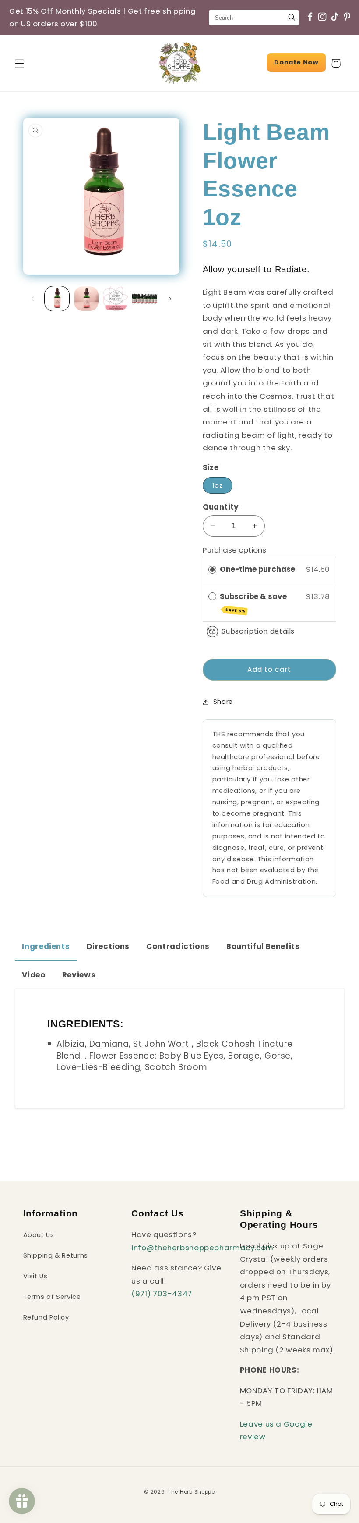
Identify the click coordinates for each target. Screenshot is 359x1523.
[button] (19, 63)
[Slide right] (170, 298)
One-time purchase (257, 569)
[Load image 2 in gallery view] (86, 298)
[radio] (212, 569)
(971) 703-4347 (161, 1293)
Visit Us (35, 1276)
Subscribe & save (254, 602)
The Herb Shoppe (191, 1491)
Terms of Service (52, 1296)
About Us (38, 1235)
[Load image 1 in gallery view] (57, 298)
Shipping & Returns (55, 1255)
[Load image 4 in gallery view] (144, 298)
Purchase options (234, 550)
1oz (217, 485)
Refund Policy (46, 1317)
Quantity (221, 507)
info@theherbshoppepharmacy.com (202, 1247)
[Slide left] (32, 298)
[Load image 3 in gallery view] (115, 298)
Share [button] (223, 701)
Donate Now (296, 62)
